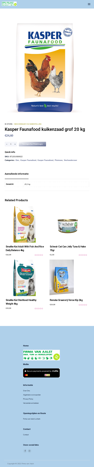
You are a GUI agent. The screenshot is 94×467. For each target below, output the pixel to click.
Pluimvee (59, 160)
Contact (26, 435)
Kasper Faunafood (28, 160)
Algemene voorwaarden (32, 395)
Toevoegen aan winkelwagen (32, 144)
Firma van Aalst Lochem (31, 419)
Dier (17, 160)
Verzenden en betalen (31, 403)
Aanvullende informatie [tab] (17, 174)
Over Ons (26, 391)
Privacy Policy (28, 399)
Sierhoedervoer (70, 160)
